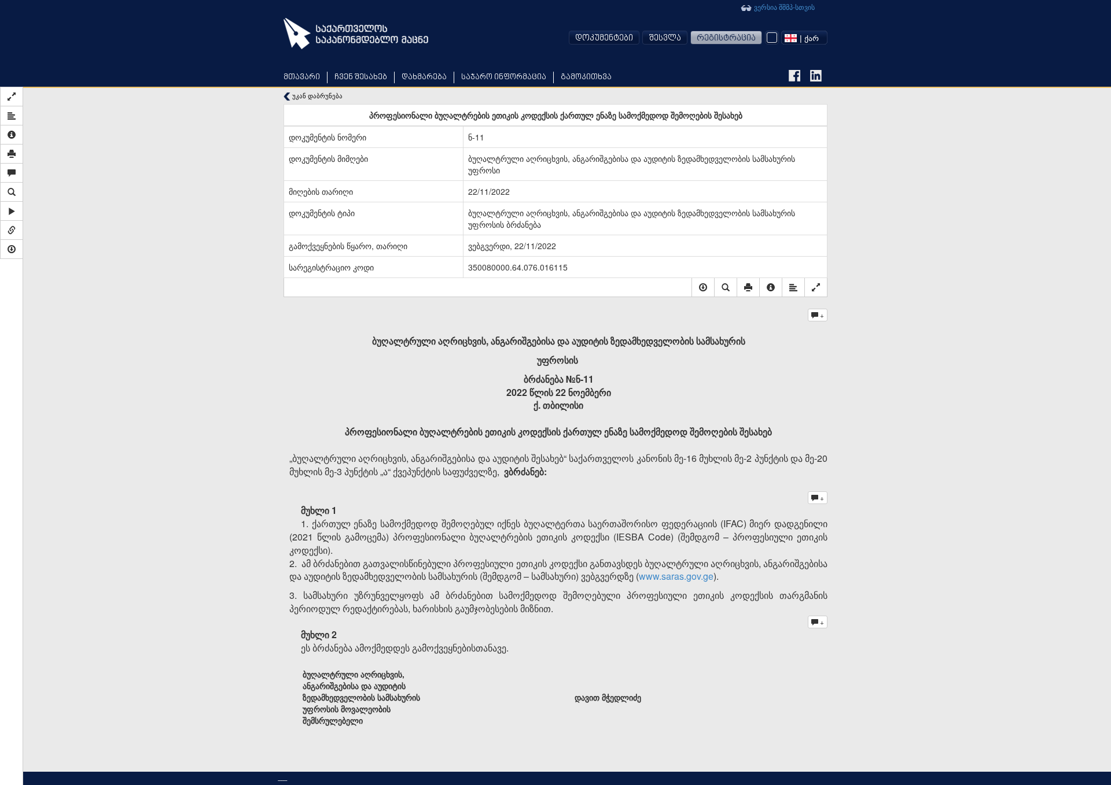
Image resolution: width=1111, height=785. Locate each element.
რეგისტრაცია (726, 38)
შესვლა (665, 38)
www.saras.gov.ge (676, 576)
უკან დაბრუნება (316, 95)
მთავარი (302, 77)
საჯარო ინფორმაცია (503, 77)
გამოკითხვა (586, 77)
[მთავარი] (356, 33)
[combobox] (804, 38)
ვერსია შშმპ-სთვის (783, 7)
